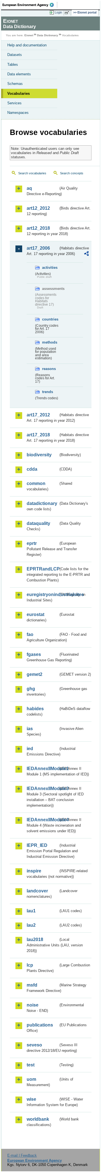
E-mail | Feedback (22, 1155)
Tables (12, 64)
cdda (32, 469)
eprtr (32, 543)
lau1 (31, 910)
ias (30, 728)
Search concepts (71, 173)
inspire (34, 871)
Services (14, 103)
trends (47, 392)
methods (49, 342)
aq (29, 188)
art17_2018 (38, 434)
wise (31, 1099)
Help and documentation (27, 45)
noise (32, 1005)
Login (58, 12)
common (36, 483)
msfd (32, 985)
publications (40, 1025)
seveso (34, 1045)
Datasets (14, 55)
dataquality (38, 523)
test (31, 1065)
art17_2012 (38, 414)
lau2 (31, 925)
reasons (49, 369)
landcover (37, 890)
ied (30, 748)
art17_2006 (38, 248)
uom (31, 1079)
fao (30, 634)
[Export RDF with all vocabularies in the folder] (86, 254)
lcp (30, 965)
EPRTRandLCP (42, 569)
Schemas (15, 84)
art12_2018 (38, 228)
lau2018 (35, 939)
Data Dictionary (47, 35)
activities (50, 267)
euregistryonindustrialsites (42, 594)
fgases (34, 654)
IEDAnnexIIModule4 (42, 819)
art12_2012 (38, 208)
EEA (30, 5)
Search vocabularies (32, 173)
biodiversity (39, 454)
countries (50, 319)
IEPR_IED (37, 845)
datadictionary (42, 503)
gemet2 (34, 674)
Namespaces (18, 112)
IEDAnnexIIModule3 (42, 788)
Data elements (19, 74)
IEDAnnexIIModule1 (42, 768)
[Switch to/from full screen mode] (68, 12)
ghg (31, 688)
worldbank (38, 1119)
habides (35, 708)
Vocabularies (18, 93)
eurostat (35, 614)
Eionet (28, 35)
